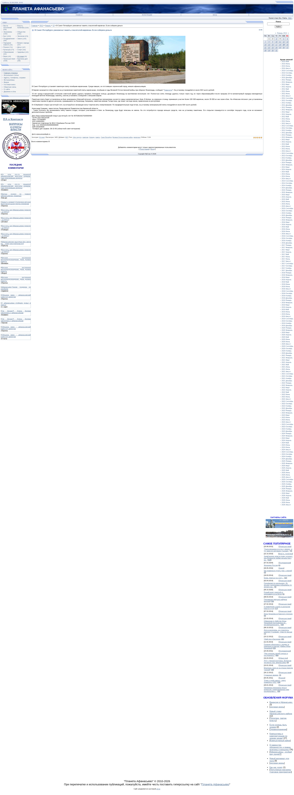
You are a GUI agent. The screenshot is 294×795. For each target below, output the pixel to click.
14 (265, 44)
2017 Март (286, 250)
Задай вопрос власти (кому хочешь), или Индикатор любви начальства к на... (278, 558)
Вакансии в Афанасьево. (281, 702)
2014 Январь (287, 162)
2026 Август (286, 505)
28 (265, 50)
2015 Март (286, 195)
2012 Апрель (286, 114)
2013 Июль (286, 149)
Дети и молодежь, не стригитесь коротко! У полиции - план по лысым (278, 631)
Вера (5, 56)
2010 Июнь (286, 64)
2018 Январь (287, 273)
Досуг (19, 47)
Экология (20, 36)
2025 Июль (286, 475)
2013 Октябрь (287, 155)
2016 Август (286, 234)
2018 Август (286, 289)
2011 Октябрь (287, 100)
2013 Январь (287, 135)
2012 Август (286, 123)
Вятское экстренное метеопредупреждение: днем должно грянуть (16, 259)
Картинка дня (22, 59)
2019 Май (285, 309)
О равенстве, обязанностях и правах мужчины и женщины (280, 747)
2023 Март (286, 415)
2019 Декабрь (287, 325)
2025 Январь (287, 461)
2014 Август (286, 178)
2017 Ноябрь (287, 268)
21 (265, 47)
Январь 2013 (282, 33)
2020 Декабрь (287, 353)
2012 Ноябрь (287, 130)
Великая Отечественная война (123, 137)
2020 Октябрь (287, 348)
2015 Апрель (286, 197)
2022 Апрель (286, 390)
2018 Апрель (286, 280)
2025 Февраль (287, 463)
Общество (21, 32)
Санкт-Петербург (106, 137)
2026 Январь (287, 489)
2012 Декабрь (287, 133)
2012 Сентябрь (287, 126)
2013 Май (285, 144)
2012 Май (285, 116)
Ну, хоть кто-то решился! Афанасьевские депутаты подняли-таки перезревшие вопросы (16, 176)
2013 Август (286, 151)
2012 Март (286, 112)
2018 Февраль (287, 275)
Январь (48, 25)
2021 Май (285, 364)
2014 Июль (286, 176)
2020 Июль (286, 342)
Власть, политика (20, 26)
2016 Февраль (287, 220)
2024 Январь (287, 433)
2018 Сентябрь (287, 291)
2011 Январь (286, 80)
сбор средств (77, 137)
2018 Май (285, 282)
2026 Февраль (287, 491)
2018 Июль (286, 286)
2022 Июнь (286, 394)
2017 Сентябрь (287, 263)
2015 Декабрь (287, 215)
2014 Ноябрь (287, 185)
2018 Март (286, 277)
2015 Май (285, 199)
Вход (215, 15)
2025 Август (286, 477)
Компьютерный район (280, 740)
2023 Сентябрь (287, 424)
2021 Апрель (286, 362)
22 (269, 47)
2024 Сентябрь (287, 452)
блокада (91, 137)
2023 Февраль (287, 413)
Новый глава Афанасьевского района (281, 712)
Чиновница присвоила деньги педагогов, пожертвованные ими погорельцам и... (276, 689)
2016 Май (285, 227)
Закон (19, 39)
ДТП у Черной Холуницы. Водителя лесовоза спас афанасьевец (277, 661)
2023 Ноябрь (287, 429)
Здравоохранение (278, 729)
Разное (6, 47)
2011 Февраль (287, 82)
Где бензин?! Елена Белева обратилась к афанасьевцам (16, 312)
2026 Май (285, 498)
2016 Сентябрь (287, 236)
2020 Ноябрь (287, 351)
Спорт (19, 50)
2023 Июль (286, 420)
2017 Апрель (286, 252)
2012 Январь (287, 107)
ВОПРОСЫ (16, 124)
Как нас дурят (276, 767)
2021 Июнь (286, 367)
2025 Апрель (286, 468)
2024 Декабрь (287, 459)
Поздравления (9, 39)
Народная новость (7, 44)
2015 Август (286, 206)
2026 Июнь (286, 500)
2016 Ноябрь (287, 240)
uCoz (158, 789)
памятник (85, 137)
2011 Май (285, 89)
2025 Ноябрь (287, 484)
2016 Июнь (286, 229)
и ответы (15, 127)
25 (280, 47)
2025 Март (286, 466)
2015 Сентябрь (287, 208)
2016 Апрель (286, 224)
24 (276, 47)
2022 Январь (287, 383)
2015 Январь (287, 190)
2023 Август (286, 422)
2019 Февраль (287, 302)
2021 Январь (287, 355)
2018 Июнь (286, 284)
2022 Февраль (287, 385)
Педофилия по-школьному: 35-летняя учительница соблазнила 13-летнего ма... (278, 585)
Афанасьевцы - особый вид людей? (281, 753)
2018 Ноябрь (287, 296)
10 (276, 42)
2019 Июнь (286, 312)
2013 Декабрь (287, 160)
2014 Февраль (287, 165)
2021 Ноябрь (287, 378)
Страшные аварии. (271, 675)
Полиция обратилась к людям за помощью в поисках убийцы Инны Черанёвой (277, 646)
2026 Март (286, 493)
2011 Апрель (286, 87)
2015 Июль (286, 204)
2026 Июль (286, 502)
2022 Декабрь (287, 408)
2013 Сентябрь (287, 153)
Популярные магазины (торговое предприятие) (280, 771)
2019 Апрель (286, 307)
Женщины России (271, 565)
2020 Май (285, 337)
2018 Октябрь (287, 293)
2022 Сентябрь (287, 401)
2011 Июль (286, 93)
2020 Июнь (286, 339)
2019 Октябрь (287, 321)
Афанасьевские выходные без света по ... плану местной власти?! (16, 243)
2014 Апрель (286, 169)
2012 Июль (286, 121)
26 (284, 47)
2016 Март (286, 222)
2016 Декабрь (287, 243)
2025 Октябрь (287, 482)
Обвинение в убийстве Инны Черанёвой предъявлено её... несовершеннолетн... (275, 623)
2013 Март (286, 139)
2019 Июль (286, 314)
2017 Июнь (286, 257)
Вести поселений (7, 26)
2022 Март (286, 387)
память (97, 137)
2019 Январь (287, 300)
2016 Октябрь (287, 238)
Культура (6, 50)
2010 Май (285, 61)
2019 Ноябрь (287, 323)
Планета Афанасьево (215, 784)
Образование (8, 52)
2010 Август (286, 68)
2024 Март (286, 438)
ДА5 (66, 137)
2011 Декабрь (287, 105)
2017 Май (285, 254)
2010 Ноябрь (287, 75)
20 (287, 44)
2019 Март (286, 305)
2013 (41, 25)
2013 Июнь (286, 146)
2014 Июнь (286, 174)
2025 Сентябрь (287, 479)
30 (273, 50)
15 (269, 44)
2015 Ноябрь (287, 213)
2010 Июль (286, 66)
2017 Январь (287, 245)
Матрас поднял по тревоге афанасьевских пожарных (16, 195)
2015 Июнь (286, 201)
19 (54, 25)
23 (273, 47)
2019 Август (286, 316)
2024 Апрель (286, 440)
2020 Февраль (287, 330)
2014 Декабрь (287, 188)
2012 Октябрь (287, 128)
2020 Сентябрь (287, 346)
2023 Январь (287, 410)
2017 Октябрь (287, 266)
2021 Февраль (287, 358)
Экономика (7, 32)
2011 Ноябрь (286, 103)
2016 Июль (286, 231)
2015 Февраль (287, 192)
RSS (290, 18)
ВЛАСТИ (16, 129)
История (20, 56)
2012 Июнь (286, 119)
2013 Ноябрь (287, 158)
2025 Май (285, 470)
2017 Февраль (287, 247)
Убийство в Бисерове (272, 639)
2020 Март (286, 332)
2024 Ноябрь (287, 456)
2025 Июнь (286, 472)
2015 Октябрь (287, 211)
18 (280, 44)
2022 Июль (286, 397)
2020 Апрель (286, 335)
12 (284, 42)
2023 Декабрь (287, 431)
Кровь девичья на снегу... (274, 578)
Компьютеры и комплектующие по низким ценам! (278, 736)
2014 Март (286, 167)
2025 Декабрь (287, 486)
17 (276, 44)
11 (280, 42)
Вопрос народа (23, 43)
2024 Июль (286, 447)
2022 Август (286, 399)
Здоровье (21, 52)
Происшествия (9, 59)
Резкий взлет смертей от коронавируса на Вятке (273, 593)
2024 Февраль (287, 436)
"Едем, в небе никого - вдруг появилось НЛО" (275, 681)
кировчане (137, 137)
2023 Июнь (286, 417)
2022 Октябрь (287, 404)
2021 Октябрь (287, 376)
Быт (4, 36)
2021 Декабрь (287, 381)
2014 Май (285, 172)
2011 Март (286, 84)
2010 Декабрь (287, 77)
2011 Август (286, 96)
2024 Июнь (286, 445)
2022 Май (285, 392)
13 (287, 42)
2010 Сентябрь (287, 71)
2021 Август (286, 371)
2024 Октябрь (287, 454)
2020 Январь (287, 328)
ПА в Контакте (13, 119)
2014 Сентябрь (287, 181)
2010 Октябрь (287, 73)
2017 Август (286, 261)
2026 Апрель (286, 495)
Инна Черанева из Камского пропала (278, 614)
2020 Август (286, 344)
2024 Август (286, 449)
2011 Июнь (286, 91)
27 (287, 47)
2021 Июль (286, 369)
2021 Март (286, 360)
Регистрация (147, 15)
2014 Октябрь (287, 183)
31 (276, 50)
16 (273, 44)
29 (269, 50)
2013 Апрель (286, 142)
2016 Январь (287, 218)
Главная (79, 15)
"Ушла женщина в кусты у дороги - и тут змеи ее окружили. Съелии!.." (278, 550)
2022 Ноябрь (287, 406)
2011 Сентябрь (287, 98)
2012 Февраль (287, 110)
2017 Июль (286, 259)
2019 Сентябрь (287, 319)
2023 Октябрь (287, 427)
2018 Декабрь (287, 298)
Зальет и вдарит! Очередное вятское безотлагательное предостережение (16, 203)
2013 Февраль (287, 137)
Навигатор (168, 90)
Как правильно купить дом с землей (278, 571)
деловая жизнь (277, 707)
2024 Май (285, 443)
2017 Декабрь (287, 270)
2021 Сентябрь (287, 374)
